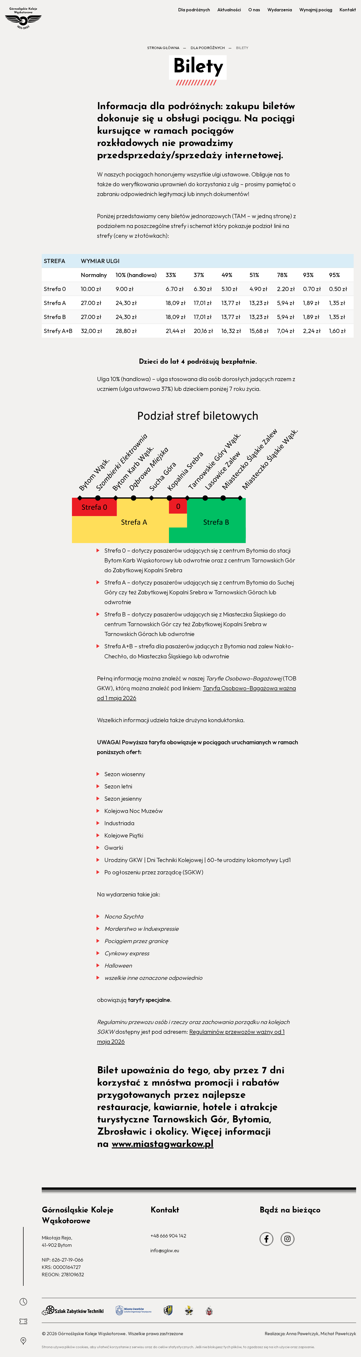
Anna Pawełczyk (302, 1333)
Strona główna (163, 47)
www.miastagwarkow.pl (162, 1144)
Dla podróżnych (194, 10)
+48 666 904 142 (168, 1236)
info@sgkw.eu (165, 1250)
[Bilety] (23, 1321)
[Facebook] (266, 1239)
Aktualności (229, 10)
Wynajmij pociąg (315, 10)
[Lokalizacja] (23, 1341)
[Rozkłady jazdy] (23, 1301)
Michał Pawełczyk (338, 1333)
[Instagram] (287, 1239)
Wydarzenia (279, 10)
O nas (254, 10)
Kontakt (348, 10)
